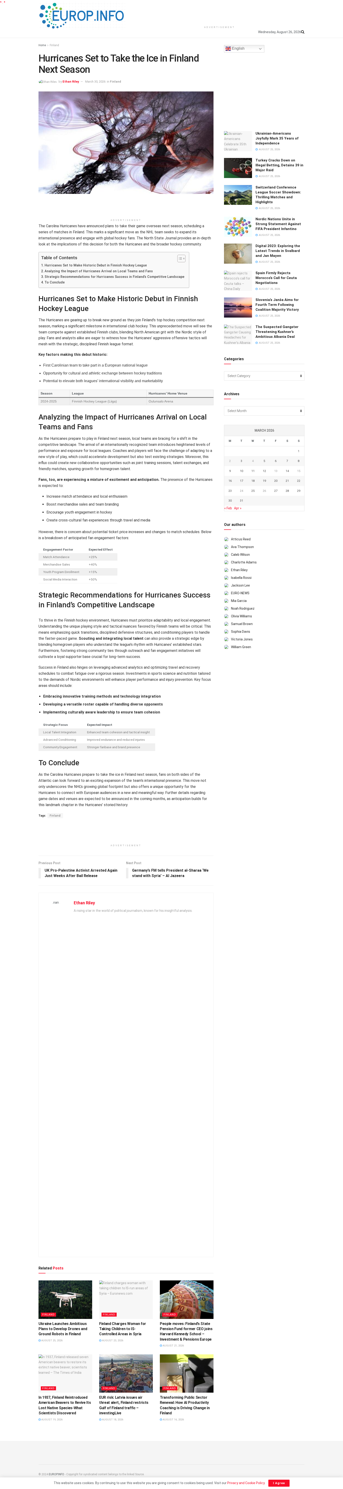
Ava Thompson (242, 547)
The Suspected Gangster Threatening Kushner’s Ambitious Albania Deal (277, 332)
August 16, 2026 (173, 1419)
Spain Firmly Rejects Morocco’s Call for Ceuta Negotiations (276, 278)
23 (230, 491)
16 (230, 480)
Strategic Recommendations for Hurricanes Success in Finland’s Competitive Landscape (114, 277)
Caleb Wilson (240, 554)
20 (275, 480)
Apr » (238, 508)
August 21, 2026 (173, 1345)
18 (253, 480)
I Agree (279, 1483)
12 (264, 471)
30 (230, 500)
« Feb (228, 508)
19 (264, 480)
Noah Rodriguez (243, 608)
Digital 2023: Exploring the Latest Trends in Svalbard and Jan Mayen (278, 251)
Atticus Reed (241, 539)
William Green (241, 647)
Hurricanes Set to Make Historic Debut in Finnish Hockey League (96, 265)
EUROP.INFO (56, 1474)
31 (241, 500)
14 (287, 471)
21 (287, 480)
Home (42, 45)
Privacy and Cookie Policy (246, 1483)
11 (253, 471)
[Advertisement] (219, 11)
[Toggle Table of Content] (179, 258)
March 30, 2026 (95, 81)
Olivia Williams (241, 616)
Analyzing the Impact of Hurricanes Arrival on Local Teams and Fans (99, 271)
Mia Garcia (239, 601)
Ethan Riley (71, 81)
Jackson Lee (240, 585)
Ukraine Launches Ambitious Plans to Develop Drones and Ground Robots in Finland (62, 1328)
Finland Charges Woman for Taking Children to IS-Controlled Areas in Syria (122, 1328)
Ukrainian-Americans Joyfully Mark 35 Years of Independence (277, 138)
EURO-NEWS (240, 593)
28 (287, 491)
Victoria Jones (242, 639)
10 (241, 471)
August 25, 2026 (52, 1340)
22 (298, 480)
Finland (54, 45)
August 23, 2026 (112, 1340)
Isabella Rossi (241, 578)
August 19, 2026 (52, 1419)
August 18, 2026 (112, 1419)
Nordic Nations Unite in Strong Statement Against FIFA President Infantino (278, 224)
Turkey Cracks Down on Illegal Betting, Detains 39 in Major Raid (279, 165)
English (238, 49)
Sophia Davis (240, 631)
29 (298, 491)
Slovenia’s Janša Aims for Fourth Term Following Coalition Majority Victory (277, 305)
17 (241, 480)
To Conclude (55, 282)
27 (275, 491)
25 (253, 491)
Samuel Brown (242, 624)
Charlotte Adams (244, 562)
